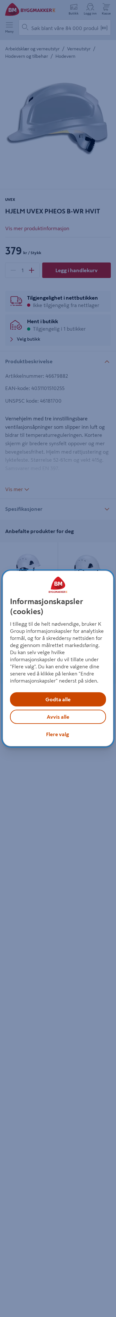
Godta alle (58, 699)
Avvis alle (58, 716)
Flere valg (57, 734)
